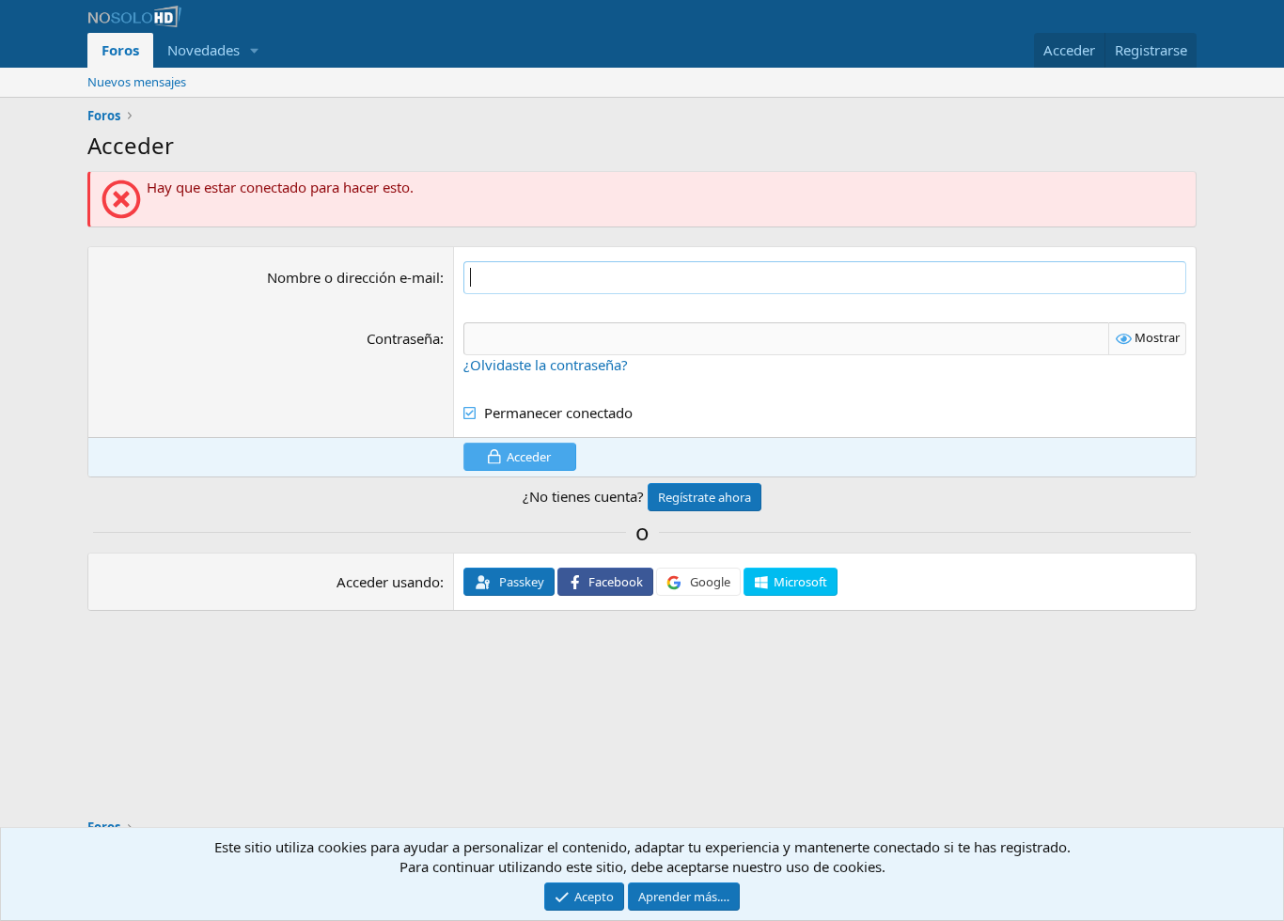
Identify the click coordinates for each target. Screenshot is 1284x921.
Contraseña (403, 338)
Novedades (203, 49)
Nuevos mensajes (136, 81)
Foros (120, 49)
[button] (255, 50)
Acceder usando (388, 581)
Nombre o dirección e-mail (353, 277)
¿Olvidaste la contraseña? (545, 364)
